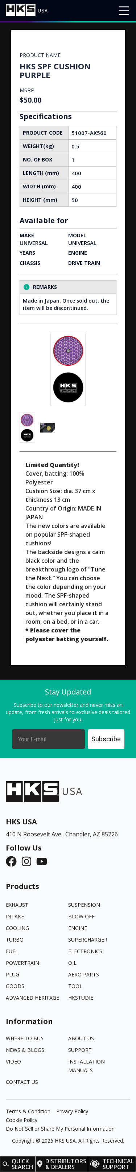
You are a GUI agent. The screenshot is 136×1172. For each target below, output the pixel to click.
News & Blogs (25, 1049)
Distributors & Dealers (65, 1164)
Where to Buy (25, 1038)
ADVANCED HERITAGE (32, 997)
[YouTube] (43, 861)
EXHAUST (17, 904)
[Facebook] (13, 861)
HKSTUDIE (80, 997)
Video (13, 1061)
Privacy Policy (72, 1111)
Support (80, 1049)
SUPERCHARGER (87, 939)
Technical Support (118, 1164)
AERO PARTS (83, 974)
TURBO (15, 939)
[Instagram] (28, 861)
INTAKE (15, 916)
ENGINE (77, 928)
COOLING (17, 928)
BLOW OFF (81, 916)
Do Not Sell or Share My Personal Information (60, 1128)
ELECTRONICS (85, 951)
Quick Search (22, 1164)
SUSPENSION (84, 904)
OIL (72, 962)
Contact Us (22, 1081)
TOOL (75, 986)
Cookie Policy (21, 1119)
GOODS (15, 986)
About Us (81, 1038)
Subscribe (106, 739)
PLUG (12, 974)
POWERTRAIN (22, 962)
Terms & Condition (28, 1111)
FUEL (12, 951)
